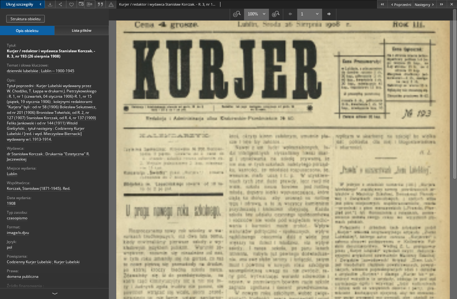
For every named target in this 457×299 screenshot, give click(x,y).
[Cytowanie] (100, 4)
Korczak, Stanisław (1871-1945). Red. (38, 188)
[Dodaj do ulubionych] (71, 4)
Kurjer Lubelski (67, 261)
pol (9, 247)
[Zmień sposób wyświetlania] (80, 4)
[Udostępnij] (60, 4)
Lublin (12, 173)
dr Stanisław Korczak (25, 154)
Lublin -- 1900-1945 (57, 70)
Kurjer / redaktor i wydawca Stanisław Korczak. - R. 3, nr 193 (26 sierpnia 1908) (51, 53)
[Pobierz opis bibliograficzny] (89, 4)
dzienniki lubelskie (22, 70)
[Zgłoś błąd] (111, 4)
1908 (11, 203)
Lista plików (81, 30)
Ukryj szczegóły (19, 4)
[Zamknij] (452, 4)
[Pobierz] (50, 4)
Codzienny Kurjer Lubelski (29, 261)
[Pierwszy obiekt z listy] (382, 4)
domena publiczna (23, 276)
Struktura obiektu (25, 18)
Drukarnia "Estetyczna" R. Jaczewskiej (48, 156)
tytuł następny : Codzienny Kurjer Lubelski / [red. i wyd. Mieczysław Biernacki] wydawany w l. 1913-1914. (46, 134)
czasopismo (17, 218)
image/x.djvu (18, 232)
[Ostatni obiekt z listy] (441, 4)
